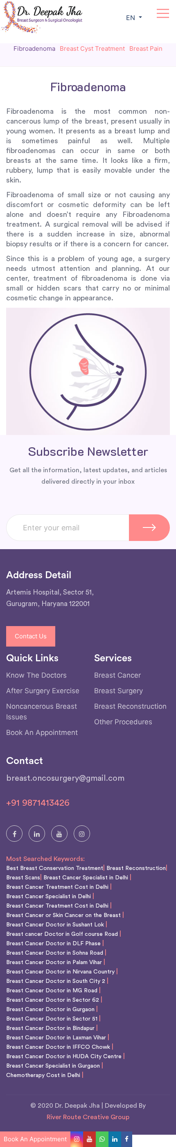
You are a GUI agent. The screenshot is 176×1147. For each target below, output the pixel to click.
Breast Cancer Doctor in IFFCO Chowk (58, 1047)
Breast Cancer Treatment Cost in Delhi (57, 887)
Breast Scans (23, 878)
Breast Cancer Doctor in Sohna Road (54, 953)
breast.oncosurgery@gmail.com (65, 778)
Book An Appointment (42, 732)
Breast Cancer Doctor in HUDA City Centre (64, 1056)
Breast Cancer (117, 675)
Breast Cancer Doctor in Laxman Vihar (56, 1038)
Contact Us (31, 636)
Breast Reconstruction (130, 706)
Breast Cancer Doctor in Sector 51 (51, 1019)
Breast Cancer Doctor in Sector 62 (52, 1000)
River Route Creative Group (88, 1117)
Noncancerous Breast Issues (41, 711)
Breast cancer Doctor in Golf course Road (62, 934)
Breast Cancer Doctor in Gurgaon (50, 1009)
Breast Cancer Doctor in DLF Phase (53, 943)
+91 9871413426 (38, 802)
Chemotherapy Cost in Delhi (43, 1075)
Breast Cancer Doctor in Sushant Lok (55, 925)
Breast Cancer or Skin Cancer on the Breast (63, 915)
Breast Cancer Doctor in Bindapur (50, 1028)
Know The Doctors (36, 675)
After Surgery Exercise (42, 691)
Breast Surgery (118, 691)
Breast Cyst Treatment (92, 48)
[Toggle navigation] (162, 13)
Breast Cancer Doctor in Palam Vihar (54, 962)
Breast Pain (145, 48)
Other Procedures (123, 722)
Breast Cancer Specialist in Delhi (85, 878)
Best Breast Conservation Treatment (54, 868)
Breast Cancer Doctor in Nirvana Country (60, 972)
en (131, 18)
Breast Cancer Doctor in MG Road (51, 991)
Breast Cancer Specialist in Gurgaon (53, 1066)
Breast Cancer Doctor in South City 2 (55, 981)
